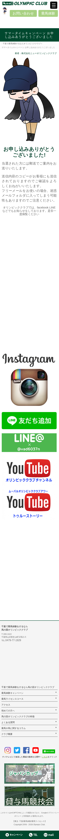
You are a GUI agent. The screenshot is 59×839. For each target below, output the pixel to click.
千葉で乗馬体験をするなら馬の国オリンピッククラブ (27, 687)
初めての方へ (8, 710)
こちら (45, 757)
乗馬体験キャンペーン (12, 693)
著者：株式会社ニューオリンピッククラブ (36, 53)
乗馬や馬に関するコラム (13, 728)
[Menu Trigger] (53, 5)
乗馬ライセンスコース (12, 699)
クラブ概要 (6, 734)
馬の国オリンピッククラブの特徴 (17, 716)
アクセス (5, 704)
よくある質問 (8, 722)
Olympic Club (39, 824)
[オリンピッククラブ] (30, 3)
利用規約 (26, 816)
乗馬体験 (48, 13)
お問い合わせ (23, 13)
